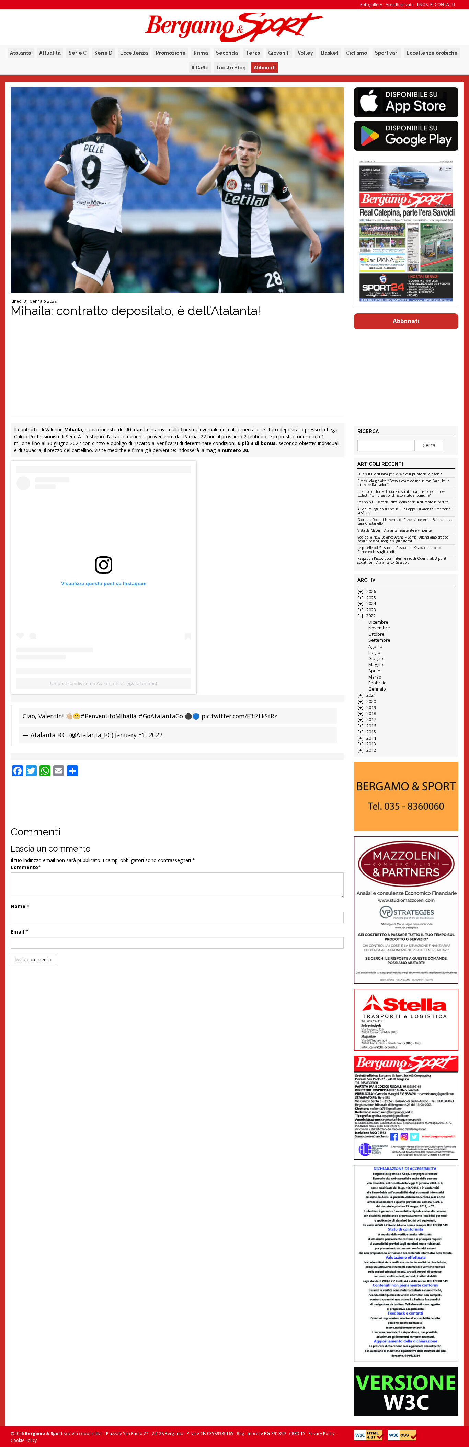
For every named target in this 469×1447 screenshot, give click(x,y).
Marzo (374, 677)
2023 (371, 610)
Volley (305, 53)
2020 (371, 701)
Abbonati (265, 67)
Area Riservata (400, 5)
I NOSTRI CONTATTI (436, 5)
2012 (371, 750)
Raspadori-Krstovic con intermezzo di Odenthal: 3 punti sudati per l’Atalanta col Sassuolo (402, 561)
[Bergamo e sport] (406, 796)
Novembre (379, 628)
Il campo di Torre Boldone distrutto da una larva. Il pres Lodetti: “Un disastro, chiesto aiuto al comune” (401, 494)
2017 (371, 719)
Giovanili (279, 53)
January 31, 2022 (138, 735)
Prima (201, 53)
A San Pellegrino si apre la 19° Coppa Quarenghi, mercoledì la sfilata (404, 511)
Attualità (50, 53)
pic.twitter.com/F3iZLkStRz (239, 716)
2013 (371, 744)
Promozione (171, 53)
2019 (371, 707)
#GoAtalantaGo (160, 716)
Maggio (375, 665)
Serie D (103, 53)
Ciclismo (356, 53)
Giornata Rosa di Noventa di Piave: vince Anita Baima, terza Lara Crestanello (405, 522)
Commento (24, 867)
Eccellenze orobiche (432, 53)
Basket (329, 53)
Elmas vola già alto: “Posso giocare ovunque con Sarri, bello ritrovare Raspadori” (403, 483)
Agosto (375, 646)
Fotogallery (371, 5)
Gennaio (377, 689)
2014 (371, 738)
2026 (371, 591)
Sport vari (387, 53)
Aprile (374, 671)
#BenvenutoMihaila (108, 716)
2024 (371, 603)
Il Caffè (200, 67)
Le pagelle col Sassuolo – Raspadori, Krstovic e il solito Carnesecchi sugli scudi (399, 550)
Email (17, 931)
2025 (371, 598)
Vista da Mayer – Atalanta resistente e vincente (394, 531)
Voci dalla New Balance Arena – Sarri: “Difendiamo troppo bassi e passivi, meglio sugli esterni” (402, 539)
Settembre (379, 640)
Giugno (375, 658)
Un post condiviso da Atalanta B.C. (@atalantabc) (103, 683)
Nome (18, 906)
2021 (371, 695)
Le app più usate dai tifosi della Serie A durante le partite (402, 502)
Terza (253, 53)
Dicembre (378, 622)
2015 (371, 732)
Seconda (227, 53)
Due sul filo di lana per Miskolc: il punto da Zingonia (399, 474)
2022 (371, 616)
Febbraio (377, 683)
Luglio (374, 653)
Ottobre (376, 634)
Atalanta (20, 53)
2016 (371, 726)
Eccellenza (134, 53)
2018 (371, 713)
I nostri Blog (231, 67)
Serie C (78, 53)
